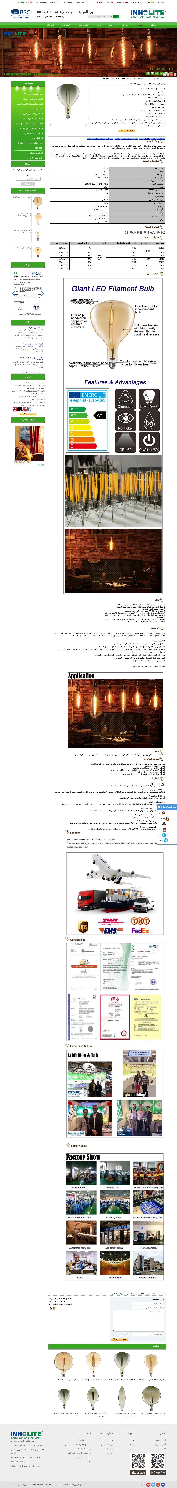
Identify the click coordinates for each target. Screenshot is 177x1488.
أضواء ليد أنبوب (37, 138)
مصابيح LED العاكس (119, 1294)
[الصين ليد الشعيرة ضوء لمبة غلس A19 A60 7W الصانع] (38, 235)
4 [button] (164, 74)
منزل (153, 25)
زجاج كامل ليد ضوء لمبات (33, 119)
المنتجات (139, 25)
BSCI (133, 1440)
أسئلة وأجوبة (83, 25)
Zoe (160, 824)
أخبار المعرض (160, 1445)
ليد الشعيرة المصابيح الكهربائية (31, 114)
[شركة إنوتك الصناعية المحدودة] (148, 14)
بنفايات (132, 1449)
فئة (157, 78)
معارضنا (110, 1449)
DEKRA (132, 1445)
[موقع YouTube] (15, 409)
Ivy (160, 813)
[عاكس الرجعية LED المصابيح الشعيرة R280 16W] (68, 101)
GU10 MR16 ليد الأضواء (33, 133)
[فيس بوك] (29, 409)
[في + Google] (24, 409)
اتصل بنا (110, 1453)
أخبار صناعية (161, 1449)
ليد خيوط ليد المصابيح (133, 1294)
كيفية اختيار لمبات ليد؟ (35, 369)
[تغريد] (19, 409)
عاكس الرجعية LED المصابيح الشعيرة (126, 139)
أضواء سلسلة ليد (36, 153)
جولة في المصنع (107, 1445)
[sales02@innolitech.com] (54, 1308)
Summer (162, 819)
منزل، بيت (163, 78)
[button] (14, 293)
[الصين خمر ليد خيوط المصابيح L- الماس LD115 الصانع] (38, 252)
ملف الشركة (108, 1440)
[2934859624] (50, 1308)
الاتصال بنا (66, 25)
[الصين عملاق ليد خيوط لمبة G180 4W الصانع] (38, 202)
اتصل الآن (28, 414)
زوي (160, 835)
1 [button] (175, 74)
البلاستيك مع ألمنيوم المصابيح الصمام (29, 123)
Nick (160, 830)
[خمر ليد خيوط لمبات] (88, 29)
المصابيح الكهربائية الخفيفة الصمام (30, 104)
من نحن (124, 25)
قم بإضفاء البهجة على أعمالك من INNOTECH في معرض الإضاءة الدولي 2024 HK (29, 361)
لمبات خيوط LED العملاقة (145, 78)
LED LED (39, 148)
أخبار (111, 25)
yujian (161, 840)
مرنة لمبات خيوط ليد (35, 109)
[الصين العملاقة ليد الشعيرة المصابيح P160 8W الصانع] (38, 219)
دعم (99, 25)
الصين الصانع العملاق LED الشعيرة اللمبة (100, 139)
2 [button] (171, 74)
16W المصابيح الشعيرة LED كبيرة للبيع (152, 139)
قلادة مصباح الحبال (36, 158)
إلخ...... (88, 1462)
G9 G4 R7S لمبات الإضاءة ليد (31, 128)
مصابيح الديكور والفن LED (33, 94)
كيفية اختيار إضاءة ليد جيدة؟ (33, 330)
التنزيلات (50, 25)
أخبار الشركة (161, 1440)
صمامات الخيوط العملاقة (149, 1294)
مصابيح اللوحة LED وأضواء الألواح (30, 143)
